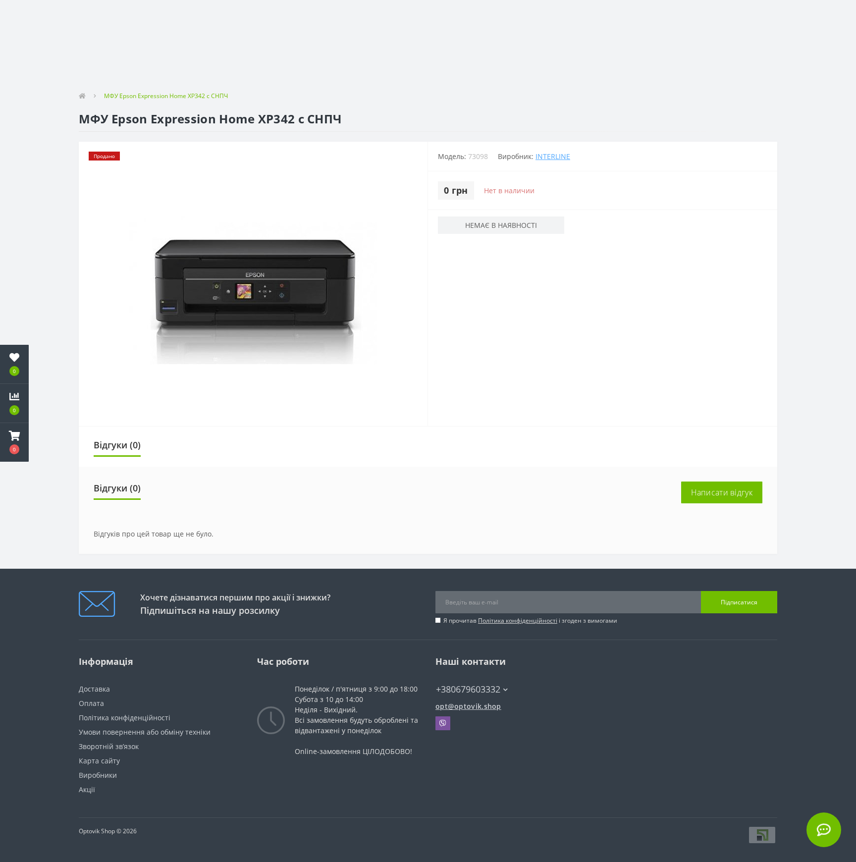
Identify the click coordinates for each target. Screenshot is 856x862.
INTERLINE (552, 156)
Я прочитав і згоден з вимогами (530, 620)
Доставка (94, 689)
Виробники (98, 775)
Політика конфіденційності (517, 620)
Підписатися (739, 602)
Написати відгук (722, 492)
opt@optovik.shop (468, 706)
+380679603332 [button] (468, 689)
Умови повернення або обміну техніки (145, 732)
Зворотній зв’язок (109, 746)
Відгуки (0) (117, 445)
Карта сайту (99, 760)
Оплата (91, 703)
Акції (87, 789)
